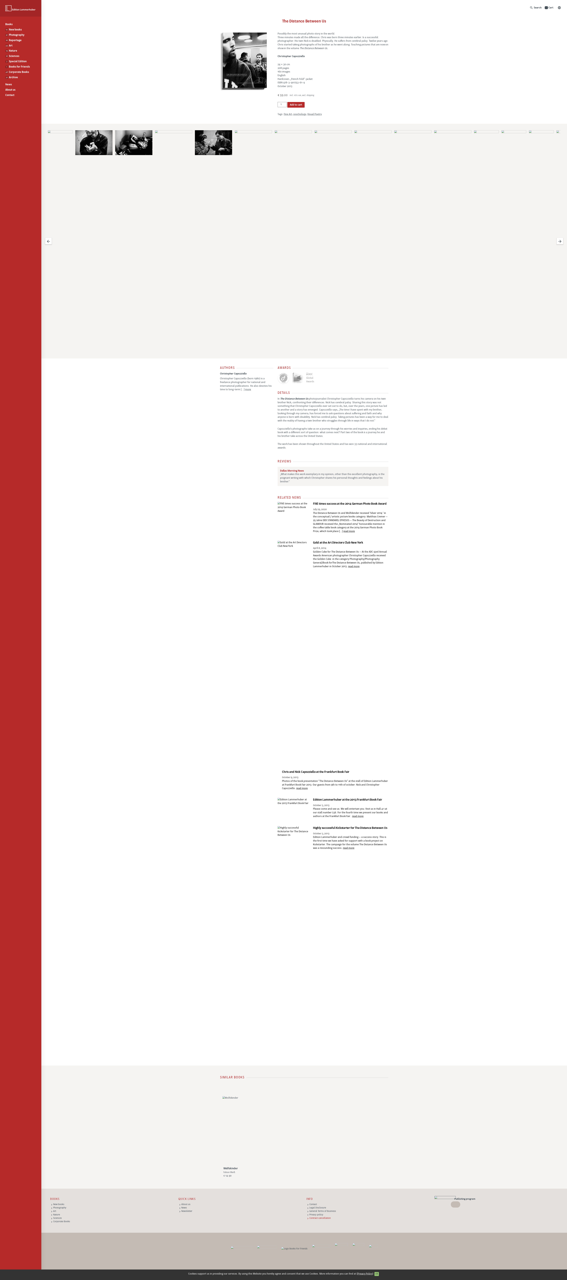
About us (10, 90)
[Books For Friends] (294, 1249)
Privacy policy (316, 1215)
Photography (15, 35)
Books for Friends (18, 67)
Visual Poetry (314, 114)
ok (376, 1274)
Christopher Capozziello (233, 374)
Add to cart (296, 105)
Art (9, 45)
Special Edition (16, 61)
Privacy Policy (364, 1274)
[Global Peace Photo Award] (358, 1249)
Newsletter (186, 1211)
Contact (9, 95)
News (8, 84)
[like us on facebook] (267, 1249)
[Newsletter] (241, 1249)
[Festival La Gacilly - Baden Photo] (321, 1249)
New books (14, 30)
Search (536, 7)
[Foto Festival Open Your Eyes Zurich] (341, 1249)
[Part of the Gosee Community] (373, 1249)
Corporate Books (17, 72)
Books (9, 24)
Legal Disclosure (317, 1208)
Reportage (13, 40)
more (248, 389)
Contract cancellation (320, 1218)
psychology (299, 114)
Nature (11, 51)
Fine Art (288, 114)
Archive (12, 77)
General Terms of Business (322, 1211)
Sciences (12, 56)
